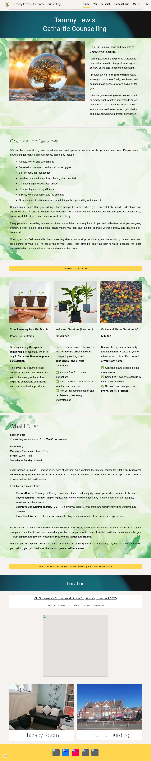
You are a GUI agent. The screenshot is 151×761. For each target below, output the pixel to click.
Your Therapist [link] (101, 4)
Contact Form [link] (121, 4)
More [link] (136, 4)
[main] (75, 24)
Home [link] (86, 4)
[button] (147, 4)
